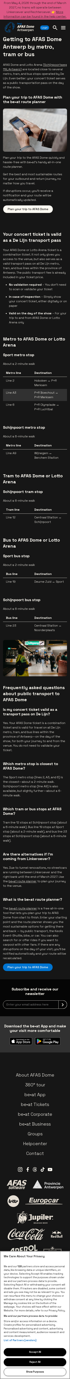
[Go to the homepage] (19, 27)
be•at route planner (23, 881)
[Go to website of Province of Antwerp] (48, 1184)
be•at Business (35, 1124)
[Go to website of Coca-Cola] (26, 1234)
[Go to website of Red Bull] (56, 1234)
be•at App (35, 1094)
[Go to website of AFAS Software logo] (17, 1184)
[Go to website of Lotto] (13, 1201)
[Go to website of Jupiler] (35, 1217)
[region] (35, 1315)
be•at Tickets (35, 1104)
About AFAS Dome (35, 1075)
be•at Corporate (35, 1114)
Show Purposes (35, 1371)
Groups (35, 1134)
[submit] (62, 1004)
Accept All (35, 1352)
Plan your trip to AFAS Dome (28, 209)
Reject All (35, 1362)
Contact (35, 1153)
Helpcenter (35, 1143)
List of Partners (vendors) (20, 1340)
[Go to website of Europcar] (44, 1201)
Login (45, 27)
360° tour (35, 1085)
